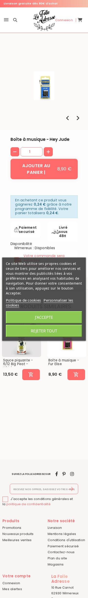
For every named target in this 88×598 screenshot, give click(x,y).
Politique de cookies (23, 300)
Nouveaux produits (17, 534)
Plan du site (57, 558)
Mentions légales (62, 534)
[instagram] (72, 474)
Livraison (55, 527)
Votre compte (16, 576)
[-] (15, 151)
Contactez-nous (61, 552)
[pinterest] (64, 474)
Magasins (56, 564)
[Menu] (6, 20)
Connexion (11, 583)
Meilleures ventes (17, 540)
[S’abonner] (71, 489)
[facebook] (56, 474)
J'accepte (44, 317)
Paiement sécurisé (63, 546)
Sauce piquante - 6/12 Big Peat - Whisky (18, 364)
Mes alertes (12, 589)
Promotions (12, 527)
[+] (48, 151)
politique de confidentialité (28, 504)
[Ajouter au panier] (31, 374)
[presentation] (67, 118)
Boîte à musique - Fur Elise (63, 362)
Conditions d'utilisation (66, 540)
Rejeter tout (44, 331)
